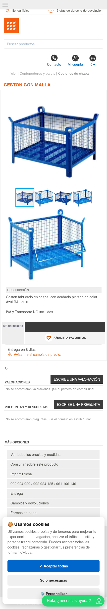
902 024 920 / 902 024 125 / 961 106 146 (43, 483)
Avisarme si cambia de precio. (37, 354)
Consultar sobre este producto (34, 464)
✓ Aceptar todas (53, 566)
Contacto (54, 64)
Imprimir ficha (21, 473)
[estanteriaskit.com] (53, 25)
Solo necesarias (53, 580)
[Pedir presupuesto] (65, 327)
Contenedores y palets (37, 73)
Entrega (16, 493)
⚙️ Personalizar (54, 593)
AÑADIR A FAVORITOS (69, 338)
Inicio (11, 73)
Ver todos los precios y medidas (35, 454)
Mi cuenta (75, 64)
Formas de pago (23, 512)
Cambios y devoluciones (29, 502)
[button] (97, 96)
